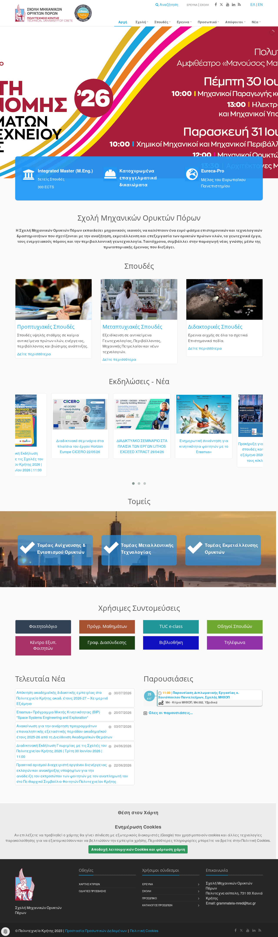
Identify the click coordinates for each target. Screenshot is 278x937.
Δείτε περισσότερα (34, 353)
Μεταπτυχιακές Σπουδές (132, 326)
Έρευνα (192, 5)
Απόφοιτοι (234, 22)
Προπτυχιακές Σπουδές (45, 326)
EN (260, 4)
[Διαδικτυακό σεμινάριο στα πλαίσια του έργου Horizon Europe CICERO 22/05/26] (46, 416)
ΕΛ (252, 4)
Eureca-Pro (212, 170)
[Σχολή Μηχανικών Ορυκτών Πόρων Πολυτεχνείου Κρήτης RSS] (239, 5)
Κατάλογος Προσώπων (157, 905)
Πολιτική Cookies (144, 930)
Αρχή (122, 22)
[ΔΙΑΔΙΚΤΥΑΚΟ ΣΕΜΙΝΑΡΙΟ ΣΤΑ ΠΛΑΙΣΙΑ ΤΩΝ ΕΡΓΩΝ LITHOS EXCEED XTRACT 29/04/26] (108, 416)
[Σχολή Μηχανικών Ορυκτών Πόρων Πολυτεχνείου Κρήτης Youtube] (227, 5)
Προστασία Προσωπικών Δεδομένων (96, 930)
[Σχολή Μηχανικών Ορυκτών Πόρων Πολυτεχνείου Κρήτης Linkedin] (233, 5)
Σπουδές (161, 22)
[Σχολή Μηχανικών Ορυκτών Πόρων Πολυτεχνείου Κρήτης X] (221, 5)
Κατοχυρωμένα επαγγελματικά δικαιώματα (138, 177)
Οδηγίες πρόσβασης (92, 891)
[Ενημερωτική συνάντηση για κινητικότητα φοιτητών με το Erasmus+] (169, 416)
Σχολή (204, 5)
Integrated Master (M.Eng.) (65, 170)
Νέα (255, 22)
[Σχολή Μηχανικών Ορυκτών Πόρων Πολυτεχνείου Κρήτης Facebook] (215, 5)
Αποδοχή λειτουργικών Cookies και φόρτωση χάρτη (138, 849)
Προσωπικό (207, 22)
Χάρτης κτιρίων (89, 884)
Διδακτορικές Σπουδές (215, 326)
